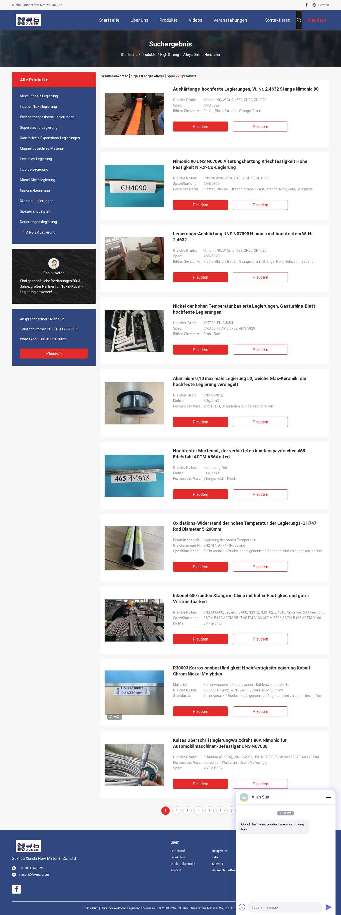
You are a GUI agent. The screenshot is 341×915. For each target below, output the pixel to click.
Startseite (129, 55)
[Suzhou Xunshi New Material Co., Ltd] (28, 20)
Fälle (215, 857)
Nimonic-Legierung (35, 190)
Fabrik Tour (178, 857)
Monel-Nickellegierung (37, 180)
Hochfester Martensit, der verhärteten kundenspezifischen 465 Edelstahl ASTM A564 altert (239, 453)
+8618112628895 (53, 339)
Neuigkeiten (220, 851)
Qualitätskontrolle (182, 864)
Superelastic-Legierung (38, 128)
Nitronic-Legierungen (36, 201)
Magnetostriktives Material (42, 148)
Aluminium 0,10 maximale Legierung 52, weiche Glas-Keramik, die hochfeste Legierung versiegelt (239, 381)
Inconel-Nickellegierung (38, 107)
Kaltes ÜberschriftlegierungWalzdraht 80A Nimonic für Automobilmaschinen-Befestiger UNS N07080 (230, 743)
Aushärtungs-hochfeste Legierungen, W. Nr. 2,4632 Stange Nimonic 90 (246, 89)
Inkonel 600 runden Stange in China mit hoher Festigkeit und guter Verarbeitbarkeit (241, 598)
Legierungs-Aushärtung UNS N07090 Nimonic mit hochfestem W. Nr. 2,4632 (243, 236)
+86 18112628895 (62, 329)
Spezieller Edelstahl (35, 211)
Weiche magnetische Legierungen (47, 117)
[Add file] (242, 907)
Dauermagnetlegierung (38, 222)
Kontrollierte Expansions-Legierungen (50, 138)
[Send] (329, 907)
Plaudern (54, 353)
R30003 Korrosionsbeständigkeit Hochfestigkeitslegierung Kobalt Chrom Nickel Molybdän (242, 670)
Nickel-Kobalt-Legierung (39, 96)
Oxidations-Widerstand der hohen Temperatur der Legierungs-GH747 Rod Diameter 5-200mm (244, 526)
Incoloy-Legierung (34, 169)
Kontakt (175, 870)
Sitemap (217, 864)
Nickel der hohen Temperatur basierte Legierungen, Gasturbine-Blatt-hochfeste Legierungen (245, 309)
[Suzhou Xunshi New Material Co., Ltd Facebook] (306, 5)
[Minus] (329, 797)
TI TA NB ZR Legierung (37, 232)
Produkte (149, 55)
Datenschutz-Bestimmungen (228, 870)
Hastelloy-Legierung (36, 159)
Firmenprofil (178, 851)
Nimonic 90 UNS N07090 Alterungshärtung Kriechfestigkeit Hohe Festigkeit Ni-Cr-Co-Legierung (240, 164)
